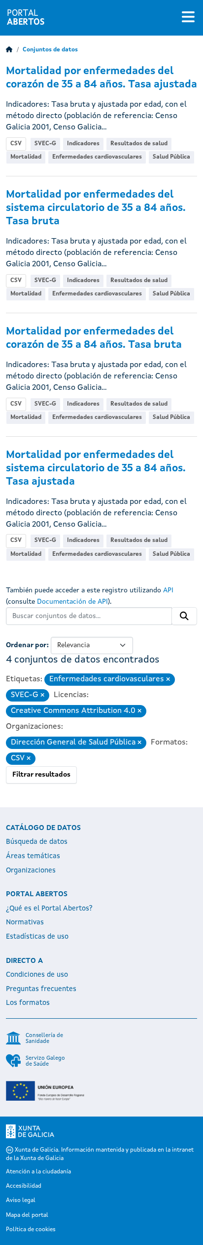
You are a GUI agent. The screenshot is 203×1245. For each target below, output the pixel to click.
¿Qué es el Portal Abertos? (49, 908)
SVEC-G (45, 144)
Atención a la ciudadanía (38, 1172)
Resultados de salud (139, 144)
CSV (16, 144)
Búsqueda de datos (37, 841)
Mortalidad (25, 157)
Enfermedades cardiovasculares (97, 157)
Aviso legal (20, 1201)
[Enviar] (184, 616)
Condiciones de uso (37, 974)
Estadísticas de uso (37, 936)
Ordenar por (26, 645)
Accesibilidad (23, 1186)
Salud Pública (171, 157)
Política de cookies (31, 1230)
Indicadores (83, 144)
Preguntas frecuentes (41, 989)
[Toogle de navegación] (188, 17)
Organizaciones (31, 870)
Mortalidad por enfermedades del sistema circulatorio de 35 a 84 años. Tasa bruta (96, 208)
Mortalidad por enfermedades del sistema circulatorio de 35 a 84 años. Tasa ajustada (96, 468)
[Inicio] (9, 50)
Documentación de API (72, 601)
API (168, 590)
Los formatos (28, 1002)
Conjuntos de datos (50, 50)
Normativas (25, 922)
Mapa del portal (27, 1215)
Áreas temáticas (33, 856)
